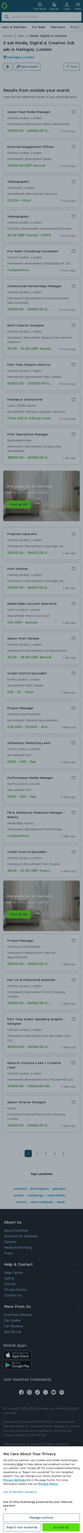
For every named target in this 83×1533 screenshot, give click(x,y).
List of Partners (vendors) (20, 1492)
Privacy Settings (14, 1480)
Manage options (41, 1517)
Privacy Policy (48, 1483)
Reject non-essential (22, 1527)
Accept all (61, 1527)
